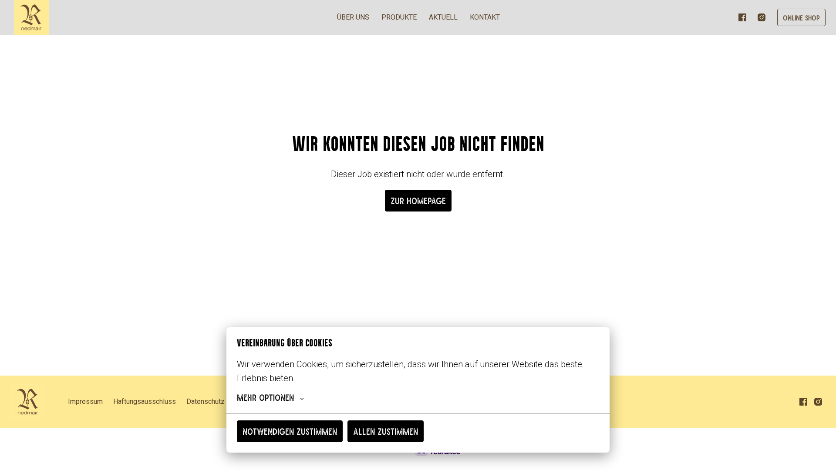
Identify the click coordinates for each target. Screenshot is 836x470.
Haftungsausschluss (144, 401)
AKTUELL (443, 17)
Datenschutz (205, 401)
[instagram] (761, 17)
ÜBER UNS (353, 17)
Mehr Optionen (265, 397)
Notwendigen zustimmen (290, 431)
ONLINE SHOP (801, 17)
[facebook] (742, 17)
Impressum (85, 401)
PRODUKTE (399, 17)
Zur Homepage (418, 200)
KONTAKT (485, 17)
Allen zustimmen (385, 431)
